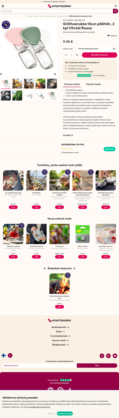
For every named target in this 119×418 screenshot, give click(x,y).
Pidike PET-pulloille (13, 246)
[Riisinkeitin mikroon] (106, 234)
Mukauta (51, 414)
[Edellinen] (3, 183)
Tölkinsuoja (59, 246)
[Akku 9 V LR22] (82, 234)
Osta (59, 207)
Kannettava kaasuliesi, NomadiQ (106, 194)
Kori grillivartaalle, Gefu (13, 193)
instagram (107, 355)
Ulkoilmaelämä (50, 16)
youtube (114, 355)
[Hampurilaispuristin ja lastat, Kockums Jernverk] (82, 180)
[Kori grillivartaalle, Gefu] (13, 180)
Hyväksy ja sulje (65, 414)
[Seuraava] (55, 74)
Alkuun (29, 16)
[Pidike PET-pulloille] (13, 234)
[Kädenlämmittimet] (36, 234)
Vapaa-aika (38, 16)
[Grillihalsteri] (36, 180)
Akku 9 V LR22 (82, 246)
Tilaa (97, 365)
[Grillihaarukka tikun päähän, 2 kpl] (59, 283)
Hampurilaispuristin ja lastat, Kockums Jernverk (83, 194)
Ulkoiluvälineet (62, 16)
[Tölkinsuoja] (59, 234)
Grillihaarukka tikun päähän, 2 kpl (59, 297)
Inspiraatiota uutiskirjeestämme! (59, 361)
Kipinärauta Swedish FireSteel (59, 194)
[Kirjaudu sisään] (9, 355)
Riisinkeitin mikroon (105, 246)
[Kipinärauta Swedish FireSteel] (59, 180)
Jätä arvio (109, 149)
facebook (101, 355)
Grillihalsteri (36, 193)
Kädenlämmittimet (36, 246)
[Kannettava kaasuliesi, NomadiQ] (106, 180)
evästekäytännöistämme (39, 407)
